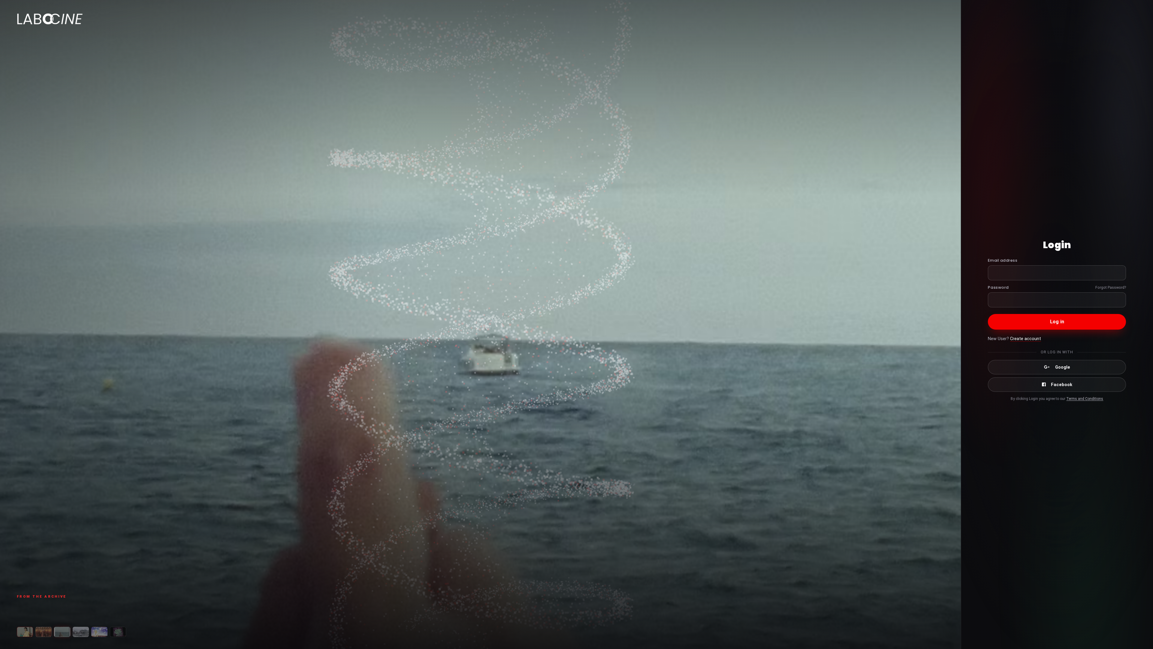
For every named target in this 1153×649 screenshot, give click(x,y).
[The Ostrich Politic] (43, 632)
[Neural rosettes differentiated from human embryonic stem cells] (118, 632)
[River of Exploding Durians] (25, 632)
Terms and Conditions (1084, 399)
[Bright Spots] (99, 632)
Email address (1002, 260)
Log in (1057, 321)
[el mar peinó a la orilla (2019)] (62, 632)
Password (998, 287)
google (1062, 367)
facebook (1061, 384)
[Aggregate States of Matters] (81, 632)
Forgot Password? (1110, 287)
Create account (1025, 338)
